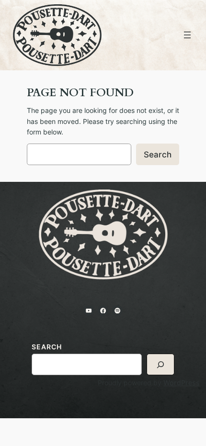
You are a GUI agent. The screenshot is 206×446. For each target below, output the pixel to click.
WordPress (181, 383)
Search (158, 154)
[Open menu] (187, 35)
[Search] (160, 364)
